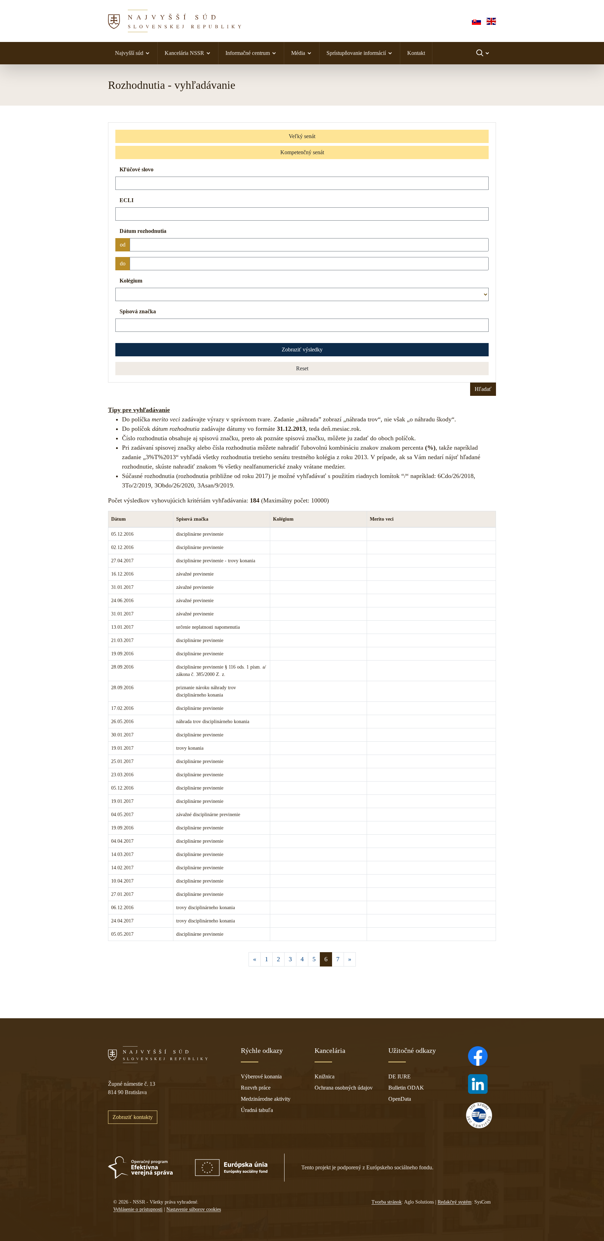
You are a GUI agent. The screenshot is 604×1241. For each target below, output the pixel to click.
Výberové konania (261, 1076)
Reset (302, 368)
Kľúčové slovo (136, 169)
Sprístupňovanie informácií (356, 53)
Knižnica (325, 1076)
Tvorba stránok (387, 1202)
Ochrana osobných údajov (344, 1088)
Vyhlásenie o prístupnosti (138, 1209)
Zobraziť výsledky (302, 349)
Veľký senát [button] (302, 136)
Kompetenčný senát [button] (302, 152)
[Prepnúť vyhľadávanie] (483, 53)
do (122, 263)
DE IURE (399, 1076)
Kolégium (131, 281)
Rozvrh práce (256, 1088)
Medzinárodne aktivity (265, 1099)
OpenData (399, 1099)
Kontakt (416, 53)
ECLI (127, 200)
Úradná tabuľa (257, 1110)
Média (298, 53)
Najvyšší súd (129, 53)
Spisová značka (138, 311)
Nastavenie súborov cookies (193, 1209)
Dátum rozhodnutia (143, 231)
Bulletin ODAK (406, 1088)
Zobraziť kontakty (133, 1117)
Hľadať (483, 389)
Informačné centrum (247, 53)
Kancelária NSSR (184, 53)
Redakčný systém (455, 1202)
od (122, 245)
